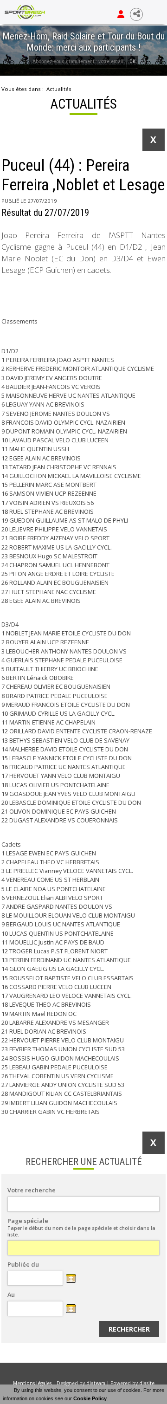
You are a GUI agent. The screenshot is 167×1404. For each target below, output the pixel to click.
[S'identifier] (121, 14)
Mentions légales (32, 1383)
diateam (95, 1383)
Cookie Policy (90, 1398)
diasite (146, 1383)
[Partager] (136, 14)
